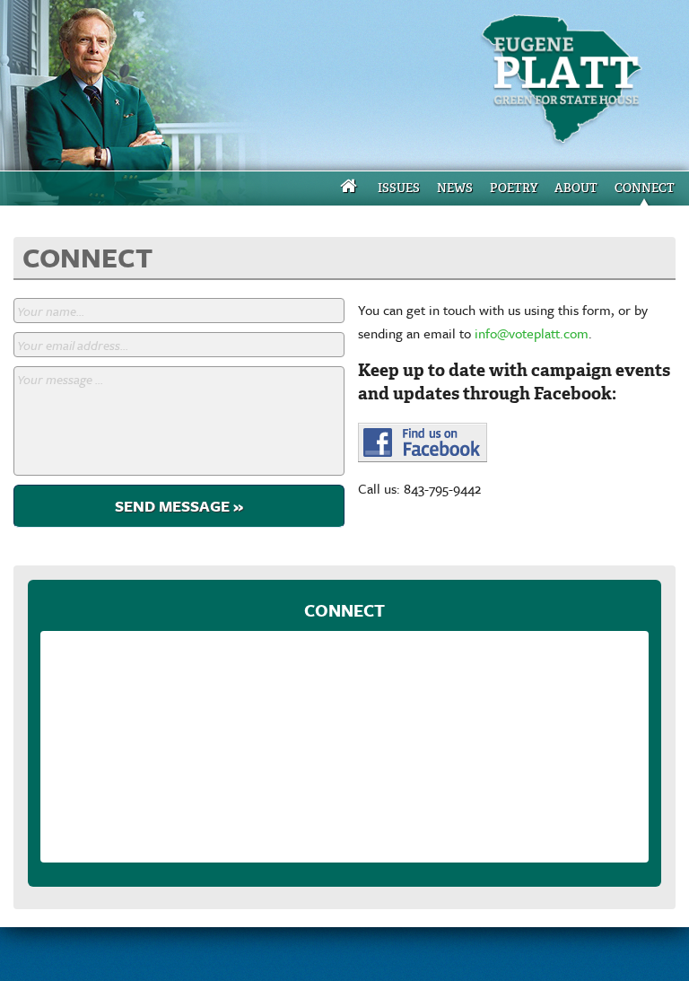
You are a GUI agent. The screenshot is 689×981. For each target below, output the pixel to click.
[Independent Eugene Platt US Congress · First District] (567, 85)
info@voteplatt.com (532, 333)
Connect (645, 188)
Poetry (513, 188)
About (575, 188)
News (455, 188)
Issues (399, 188)
